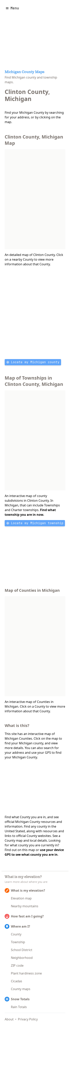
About (9, 1019)
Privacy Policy (28, 1019)
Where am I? (20, 926)
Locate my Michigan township (37, 523)
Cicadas (16, 981)
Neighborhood (22, 958)
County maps (20, 989)
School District (21, 950)
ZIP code (17, 965)
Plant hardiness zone (26, 973)
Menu (14, 8)
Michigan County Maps (24, 72)
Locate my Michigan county (35, 362)
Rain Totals (19, 1007)
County (16, 934)
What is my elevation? (28, 890)
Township (18, 942)
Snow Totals (20, 999)
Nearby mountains (24, 906)
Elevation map (21, 898)
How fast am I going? (27, 916)
